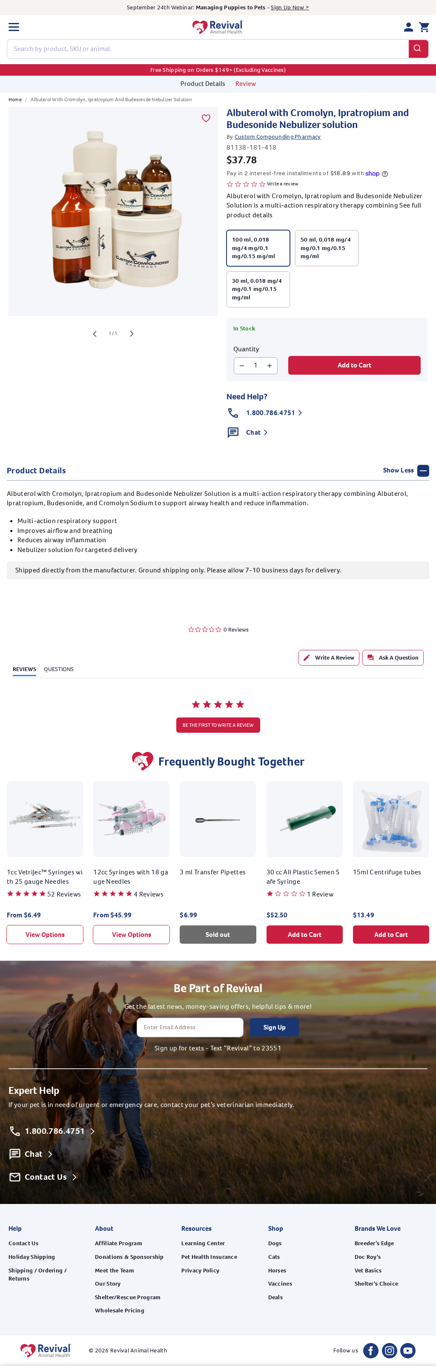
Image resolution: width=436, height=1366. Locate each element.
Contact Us (23, 1243)
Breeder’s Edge (374, 1243)
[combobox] (218, 49)
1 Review (320, 894)
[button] (13, 27)
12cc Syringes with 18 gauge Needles (130, 877)
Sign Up (275, 1027)
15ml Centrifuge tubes (387, 872)
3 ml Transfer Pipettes (213, 872)
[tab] (329, 657)
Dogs (275, 1243)
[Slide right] (132, 333)
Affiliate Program (118, 1243)
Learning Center (203, 1243)
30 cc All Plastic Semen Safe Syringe (303, 877)
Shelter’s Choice (376, 1284)
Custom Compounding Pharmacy (278, 137)
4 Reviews (149, 894)
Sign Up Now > (290, 7)
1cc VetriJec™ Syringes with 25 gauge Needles (45, 877)
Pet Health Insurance (209, 1257)
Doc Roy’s (368, 1257)
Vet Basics (368, 1270)
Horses (277, 1270)
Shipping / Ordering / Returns (38, 1274)
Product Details (203, 83)
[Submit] (419, 49)
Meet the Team (114, 1270)
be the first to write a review (218, 725)
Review (245, 83)
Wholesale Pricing (119, 1310)
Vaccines (280, 1284)
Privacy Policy (200, 1270)
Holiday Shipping (32, 1257)
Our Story (108, 1284)
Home (15, 99)
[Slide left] (94, 333)
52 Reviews (64, 894)
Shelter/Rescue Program (128, 1297)
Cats (274, 1257)
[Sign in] (409, 27)
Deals (275, 1297)
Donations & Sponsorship (129, 1257)
